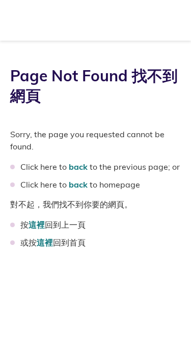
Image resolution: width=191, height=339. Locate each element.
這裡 (37, 225)
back (78, 167)
